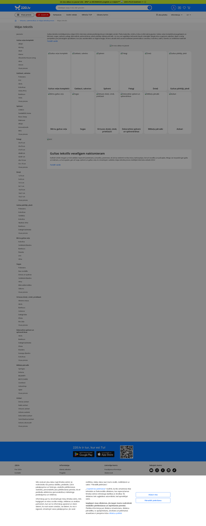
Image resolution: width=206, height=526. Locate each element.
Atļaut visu (153, 495)
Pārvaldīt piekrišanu (153, 500)
